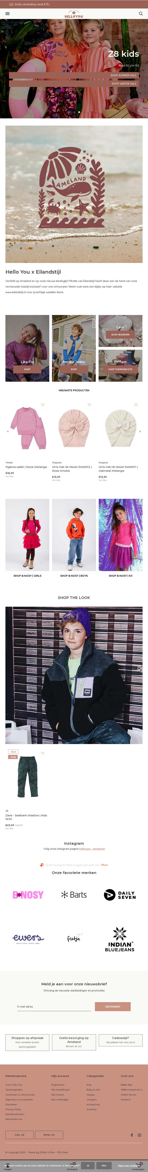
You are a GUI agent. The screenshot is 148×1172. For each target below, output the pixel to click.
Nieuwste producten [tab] (74, 390)
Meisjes (91, 1094)
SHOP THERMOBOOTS (120, 369)
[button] (8, 13)
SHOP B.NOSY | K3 (120, 575)
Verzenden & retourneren (20, 1094)
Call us (19, 1134)
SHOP (27, 369)
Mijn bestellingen (60, 1089)
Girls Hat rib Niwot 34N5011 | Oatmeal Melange (118, 468)
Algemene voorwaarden (19, 1099)
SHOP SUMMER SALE (24, 75)
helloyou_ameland (92, 848)
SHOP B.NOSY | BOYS (74, 575)
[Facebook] (132, 1135)
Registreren (58, 1084)
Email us (49, 1134)
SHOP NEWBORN (120, 334)
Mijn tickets (57, 1094)
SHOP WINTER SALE (24, 83)
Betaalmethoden (14, 1114)
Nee (104, 1165)
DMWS (43, 1152)
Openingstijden (14, 1089)
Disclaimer (11, 1104)
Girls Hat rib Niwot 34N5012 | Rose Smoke (72, 468)
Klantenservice (13, 1119)
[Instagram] (139, 1135)
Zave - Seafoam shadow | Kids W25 (26, 817)
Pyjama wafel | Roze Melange (26, 467)
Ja (87, 1165)
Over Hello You (13, 1084)
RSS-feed (62, 1152)
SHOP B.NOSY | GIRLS (27, 575)
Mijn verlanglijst (60, 1099)
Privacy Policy (13, 1109)
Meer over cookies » (129, 1165)
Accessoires (93, 1104)
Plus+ (52, 1152)
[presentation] (7, 432)
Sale (89, 1084)
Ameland (91, 1109)
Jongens (92, 1099)
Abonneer (112, 1006)
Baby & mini (93, 1089)
